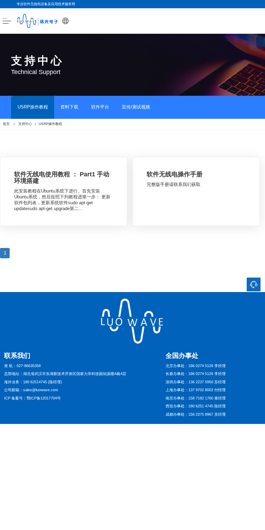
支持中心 (25, 124)
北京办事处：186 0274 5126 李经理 (196, 366)
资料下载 (69, 107)
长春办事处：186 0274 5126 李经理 (196, 374)
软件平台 (100, 107)
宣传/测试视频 (136, 107)
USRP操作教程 (33, 107)
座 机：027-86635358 (22, 366)
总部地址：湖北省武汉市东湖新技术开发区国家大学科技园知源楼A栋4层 (65, 374)
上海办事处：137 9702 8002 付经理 (196, 390)
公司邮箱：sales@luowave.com (31, 390)
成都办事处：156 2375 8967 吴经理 (196, 414)
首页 (6, 124)
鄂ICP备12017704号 (44, 398)
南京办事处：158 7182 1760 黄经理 (196, 398)
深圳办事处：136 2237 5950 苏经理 (196, 382)
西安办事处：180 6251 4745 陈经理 (196, 406)
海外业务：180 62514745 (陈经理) (33, 382)
